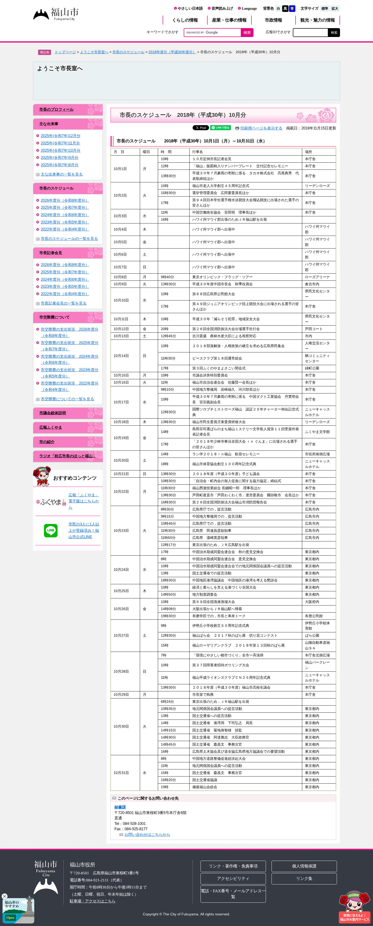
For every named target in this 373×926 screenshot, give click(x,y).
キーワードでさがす (163, 32)
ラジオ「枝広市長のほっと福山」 (67, 456)
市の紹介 (47, 442)
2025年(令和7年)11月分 (60, 143)
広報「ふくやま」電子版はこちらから (84, 501)
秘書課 (120, 807)
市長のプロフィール (56, 109)
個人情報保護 (304, 866)
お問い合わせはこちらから (147, 834)
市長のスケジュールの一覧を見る (69, 238)
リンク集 (304, 878)
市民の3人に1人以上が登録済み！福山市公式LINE (84, 530)
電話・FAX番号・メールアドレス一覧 (233, 894)
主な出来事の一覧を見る (62, 174)
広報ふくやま (50, 427)
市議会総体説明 (52, 413)
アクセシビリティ (233, 878)
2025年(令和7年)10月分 (60, 150)
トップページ (65, 52)
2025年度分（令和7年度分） (65, 207)
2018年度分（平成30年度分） (172, 52)
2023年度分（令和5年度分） (65, 222)
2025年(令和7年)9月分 (59, 157)
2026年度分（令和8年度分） (65, 200)
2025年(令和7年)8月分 (59, 165)
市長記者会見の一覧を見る (64, 303)
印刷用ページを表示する (261, 128)
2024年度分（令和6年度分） (65, 215)
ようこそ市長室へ (94, 52)
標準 (324, 8)
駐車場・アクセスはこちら (92, 901)
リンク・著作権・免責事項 (233, 866)
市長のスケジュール (128, 52)
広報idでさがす (278, 32)
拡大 (335, 8)
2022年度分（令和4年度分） (65, 229)
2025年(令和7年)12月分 (60, 136)
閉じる (5, 896)
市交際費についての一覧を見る (67, 399)
